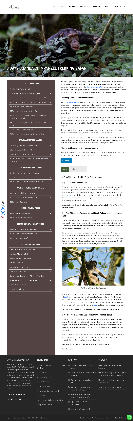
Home (8, 73)
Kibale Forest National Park (94, 87)
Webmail (101, 418)
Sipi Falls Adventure (43, 382)
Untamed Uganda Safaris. (20, 418)
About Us (82, 418)
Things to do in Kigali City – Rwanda (48, 391)
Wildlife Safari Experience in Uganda (109, 387)
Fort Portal (70, 195)
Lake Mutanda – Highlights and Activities (50, 400)
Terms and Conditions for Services (116, 418)
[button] (125, 6)
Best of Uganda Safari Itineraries (21, 73)
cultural (95, 305)
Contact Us (90, 418)
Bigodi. (66, 297)
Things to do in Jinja (43, 386)
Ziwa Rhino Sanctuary (44, 377)
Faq (96, 418)
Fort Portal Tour (42, 373)
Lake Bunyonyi (41, 396)
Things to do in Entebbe (44, 405)
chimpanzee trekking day (71, 102)
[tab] (65, 169)
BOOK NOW (66, 161)
